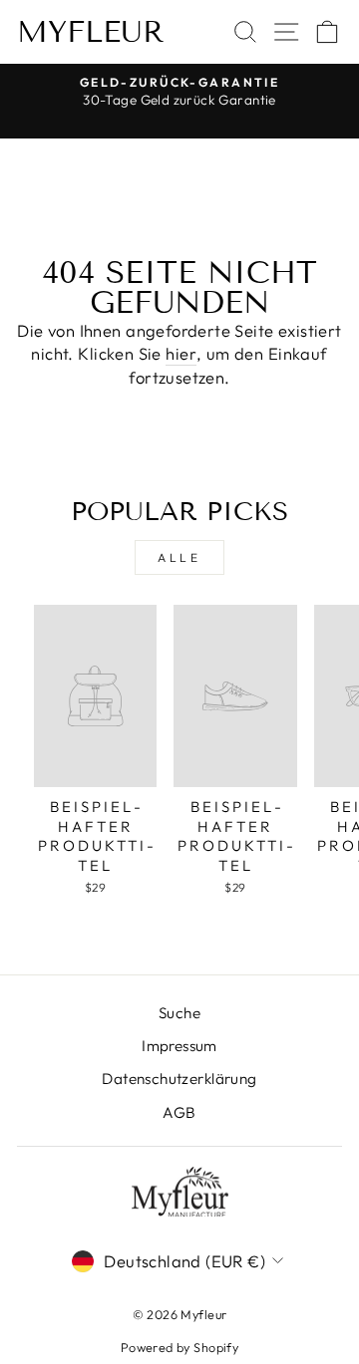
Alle (179, 557)
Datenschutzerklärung (179, 1078)
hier (181, 353)
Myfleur (91, 32)
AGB (179, 1112)
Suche (179, 1012)
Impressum (179, 1045)
